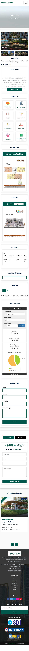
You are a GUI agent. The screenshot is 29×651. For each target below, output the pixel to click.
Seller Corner (14, 585)
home (11, 18)
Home (14, 578)
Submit (15, 422)
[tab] (4, 290)
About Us (14, 581)
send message (14, 481)
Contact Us (14, 589)
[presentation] (12, 544)
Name (4, 387)
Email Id (4, 394)
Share (9, 437)
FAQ (14, 587)
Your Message (6, 408)
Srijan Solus (17, 18)
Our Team (14, 583)
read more (14, 89)
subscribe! (14, 612)
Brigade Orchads (8, 522)
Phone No (5, 401)
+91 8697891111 (18, 449)
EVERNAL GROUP (11, 643)
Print (21, 437)
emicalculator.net (14, 373)
